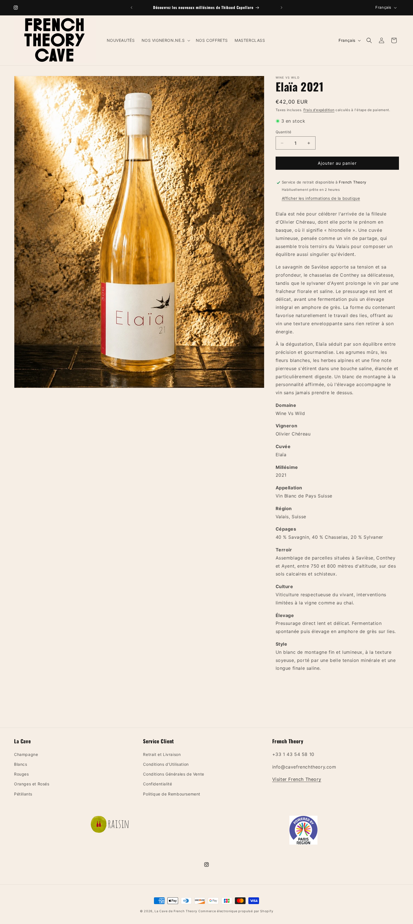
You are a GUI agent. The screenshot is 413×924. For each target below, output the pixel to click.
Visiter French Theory (296, 779)
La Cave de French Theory (176, 911)
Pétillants (23, 793)
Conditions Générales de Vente (173, 774)
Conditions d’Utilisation (166, 764)
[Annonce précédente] (131, 7)
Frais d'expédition (319, 110)
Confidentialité (157, 783)
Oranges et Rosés (31, 783)
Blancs (20, 764)
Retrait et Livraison (162, 754)
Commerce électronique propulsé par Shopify (235, 911)
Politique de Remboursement (171, 793)
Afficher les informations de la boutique (321, 198)
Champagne (26, 754)
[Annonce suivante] (281, 7)
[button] (165, 40)
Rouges (21, 774)
